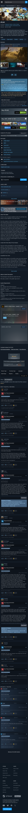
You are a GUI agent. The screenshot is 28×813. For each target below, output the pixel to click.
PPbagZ (5, 563)
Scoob (5, 665)
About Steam (5, 768)
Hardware (15, 773)
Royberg (6, 642)
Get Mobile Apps (7, 809)
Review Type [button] (3, 371)
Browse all (23, 133)
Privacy (4, 783)
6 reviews (5, 472)
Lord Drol (6, 389)
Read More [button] (23, 497)
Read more (24, 105)
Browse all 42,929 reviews (14, 752)
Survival (3, 39)
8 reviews (5, 390)
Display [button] (16, 373)
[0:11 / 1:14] (14, 54)
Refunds (4, 792)
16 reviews (11, 542)
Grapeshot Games (8, 24)
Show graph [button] (23, 375)
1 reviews (5, 440)
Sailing (21, 39)
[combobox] (14, 2)
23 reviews (6, 600)
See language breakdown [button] (5, 349)
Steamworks (5, 773)
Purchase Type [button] (12, 371)
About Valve (15, 768)
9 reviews (11, 413)
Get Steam (15, 783)
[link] (15, 128)
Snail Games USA (16, 25)
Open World (9, 39)
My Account (15, 789)
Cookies (4, 789)
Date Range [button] (3, 373)
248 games (6, 666)
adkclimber (6, 439)
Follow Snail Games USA (11, 314)
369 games (6, 413)
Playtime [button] (10, 373)
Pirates (16, 39)
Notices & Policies (6, 787)
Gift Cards (5, 777)
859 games (6, 542)
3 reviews (11, 518)
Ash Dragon (6, 541)
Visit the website (4, 189)
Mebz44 (6, 516)
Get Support (15, 787)
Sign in (2, 70)
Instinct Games (16, 24)
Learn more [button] (23, 179)
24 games (6, 518)
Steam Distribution (6, 775)
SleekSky (6, 598)
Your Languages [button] (8, 379)
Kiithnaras (6, 412)
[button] (3, 5)
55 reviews (11, 666)
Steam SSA (5, 770)
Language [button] (20, 371)
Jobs (14, 770)
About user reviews (14, 349)
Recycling (15, 775)
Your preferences (23, 349)
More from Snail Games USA (13, 306)
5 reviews (5, 644)
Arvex (5, 471)
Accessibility (5, 785)
